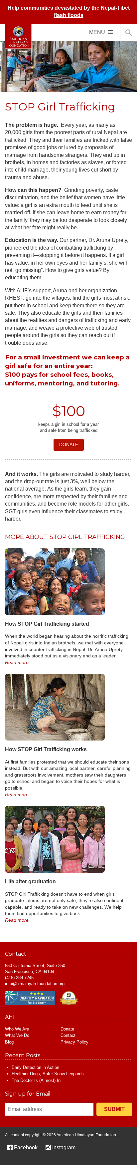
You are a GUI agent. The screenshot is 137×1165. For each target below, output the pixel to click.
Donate (68, 444)
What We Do (17, 1035)
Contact (68, 1035)
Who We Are (17, 1029)
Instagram (63, 1147)
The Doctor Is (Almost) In (36, 1080)
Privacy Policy (74, 1042)
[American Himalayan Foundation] (18, 36)
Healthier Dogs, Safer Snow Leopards (48, 1073)
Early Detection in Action (35, 1067)
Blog (9, 1042)
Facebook (26, 1147)
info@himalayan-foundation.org (35, 983)
